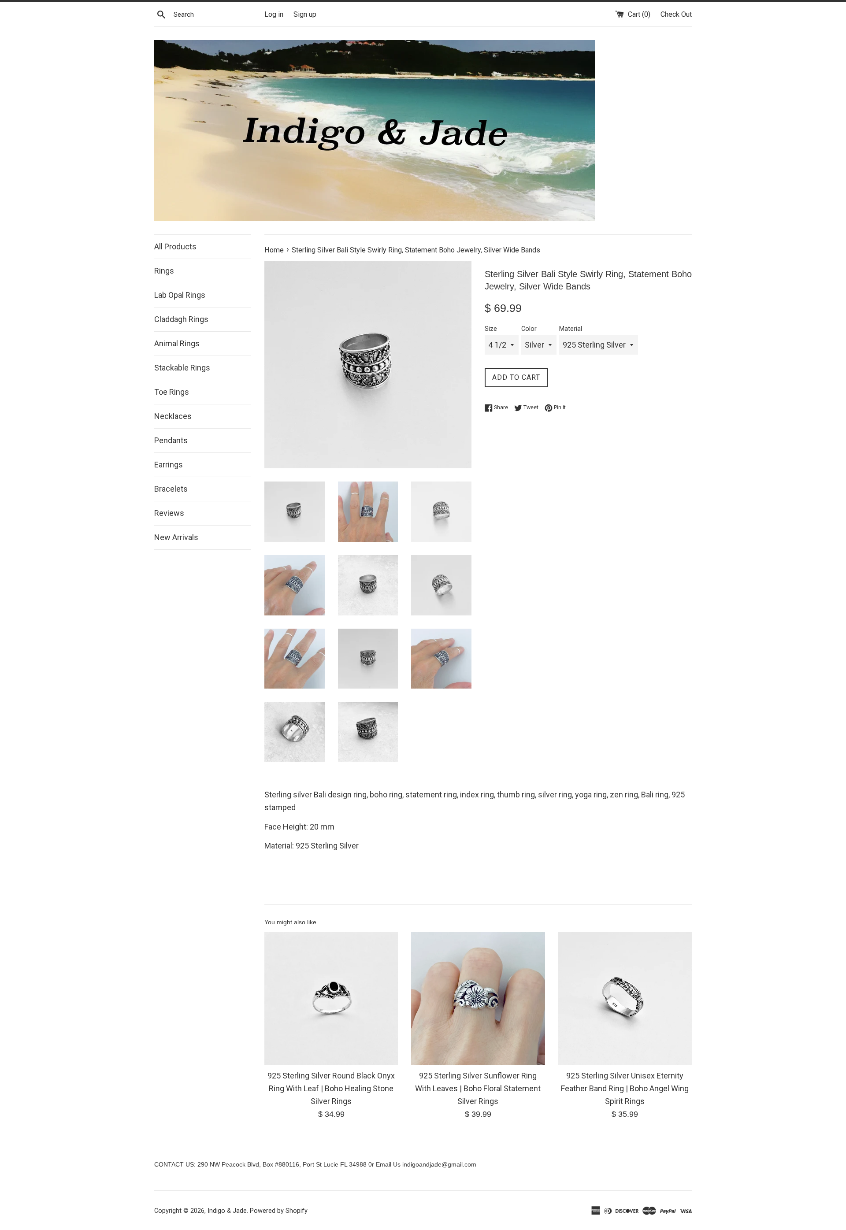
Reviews (169, 513)
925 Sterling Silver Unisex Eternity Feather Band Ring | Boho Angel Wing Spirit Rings (625, 1088)
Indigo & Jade (227, 1211)
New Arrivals (176, 537)
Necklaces (173, 416)
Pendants (171, 440)
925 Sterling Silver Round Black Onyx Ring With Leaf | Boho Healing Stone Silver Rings (331, 1088)
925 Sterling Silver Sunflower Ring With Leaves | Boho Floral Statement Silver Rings (478, 1088)
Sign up (304, 14)
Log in (273, 14)
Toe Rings (171, 391)
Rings (164, 270)
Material (570, 329)
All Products (175, 246)
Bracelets (171, 488)
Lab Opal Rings (179, 295)
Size (491, 329)
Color (529, 329)
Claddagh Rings (181, 319)
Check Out (676, 14)
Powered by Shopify (279, 1211)
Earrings (168, 464)
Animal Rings (177, 343)
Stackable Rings (182, 367)
